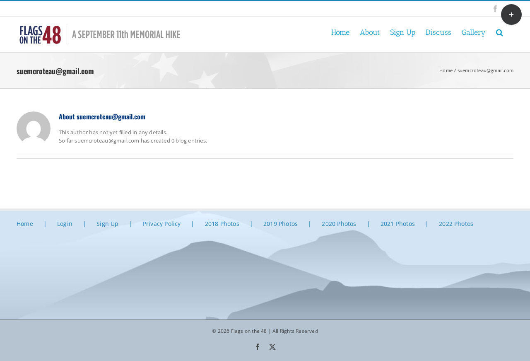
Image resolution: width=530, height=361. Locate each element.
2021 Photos (398, 224)
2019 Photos (280, 224)
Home (25, 224)
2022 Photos (456, 224)
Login (64, 224)
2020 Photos (339, 224)
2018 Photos (222, 224)
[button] (499, 32)
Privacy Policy (162, 224)
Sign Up (107, 224)
